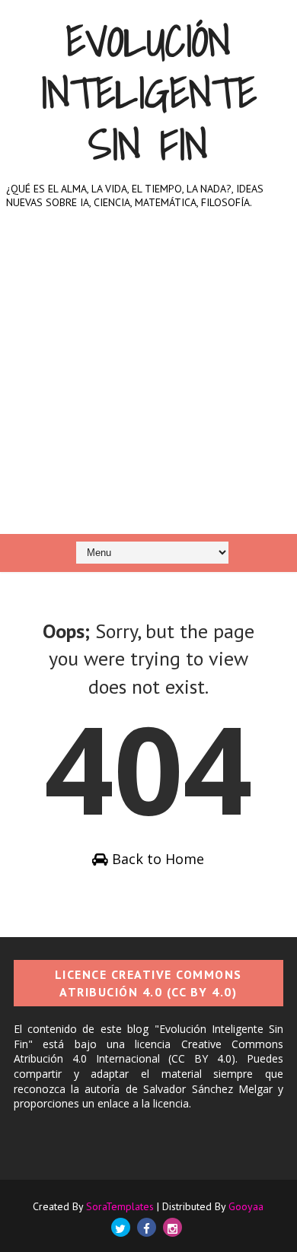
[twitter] (120, 1227)
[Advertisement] (148, 383)
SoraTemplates (120, 1206)
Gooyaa (245, 1206)
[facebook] (146, 1227)
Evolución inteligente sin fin (148, 92)
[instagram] (172, 1227)
